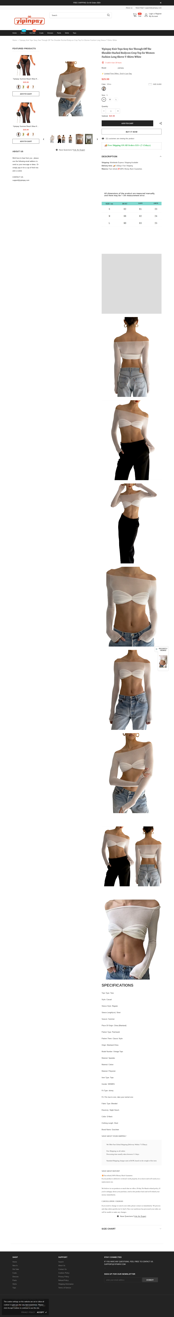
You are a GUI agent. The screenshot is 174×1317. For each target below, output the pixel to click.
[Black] (19, 87)
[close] (160, 3)
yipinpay (121, 68)
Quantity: (105, 106)
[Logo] (29, 19)
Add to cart (26, 94)
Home (14, 40)
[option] (70, 88)
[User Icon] (146, 15)
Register (158, 14)
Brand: (104, 68)
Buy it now (131, 132)
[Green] (23, 87)
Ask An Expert (79, 150)
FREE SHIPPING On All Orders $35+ (87, 3)
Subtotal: (105, 116)
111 (107, 139)
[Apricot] (33, 87)
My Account (153, 16)
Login (151, 14)
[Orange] (28, 87)
